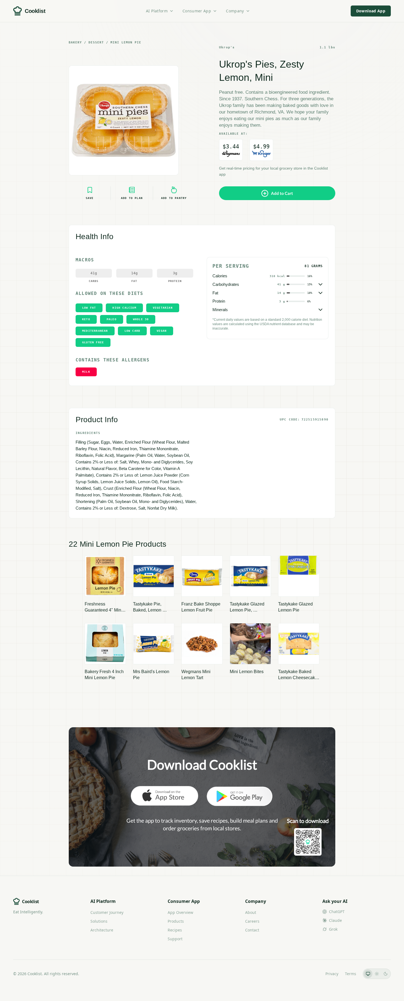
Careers (252, 921)
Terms (350, 973)
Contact (252, 930)
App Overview (180, 912)
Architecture (101, 930)
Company (235, 10)
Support (175, 938)
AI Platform (157, 10)
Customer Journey (106, 912)
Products (176, 921)
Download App (370, 10)
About (250, 912)
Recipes (175, 930)
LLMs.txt (311, 973)
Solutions (98, 921)
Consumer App (196, 10)
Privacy (331, 973)
